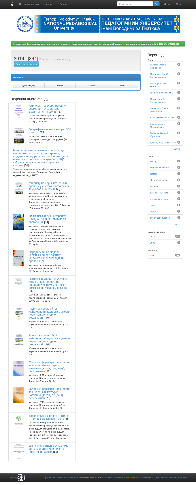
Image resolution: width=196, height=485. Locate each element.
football (153, 173)
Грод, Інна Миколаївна (161, 92)
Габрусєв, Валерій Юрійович (159, 135)
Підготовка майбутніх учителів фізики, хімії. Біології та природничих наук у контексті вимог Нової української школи (48, 283)
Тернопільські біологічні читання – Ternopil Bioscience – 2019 (49, 417)
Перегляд (48, 3)
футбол (154, 211)
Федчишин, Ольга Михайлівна (159, 110)
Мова (178, 3)
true (152, 255)
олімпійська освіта (159, 192)
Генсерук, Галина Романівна (159, 85)
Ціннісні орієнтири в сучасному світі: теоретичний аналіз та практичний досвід (48, 448)
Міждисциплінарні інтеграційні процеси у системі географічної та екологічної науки (49, 186)
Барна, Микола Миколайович (157, 125)
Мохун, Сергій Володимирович (158, 100)
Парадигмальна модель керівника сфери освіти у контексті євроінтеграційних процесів (46, 256)
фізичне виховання (159, 167)
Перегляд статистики (26, 63)
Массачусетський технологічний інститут (128, 477)
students (154, 186)
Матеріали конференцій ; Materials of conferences (152, 43)
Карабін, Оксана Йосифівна (158, 66)
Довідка (63, 3)
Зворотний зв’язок (178, 477)
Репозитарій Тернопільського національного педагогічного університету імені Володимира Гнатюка (67, 43)
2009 (152, 242)
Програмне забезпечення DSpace (61, 477)
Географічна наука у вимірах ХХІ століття (50, 130)
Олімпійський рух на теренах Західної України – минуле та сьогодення (47, 219)
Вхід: (169, 3)
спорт (153, 205)
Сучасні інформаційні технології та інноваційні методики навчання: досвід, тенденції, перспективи (49, 366)
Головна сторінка (30, 3)
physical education (159, 180)
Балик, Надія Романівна (162, 117)
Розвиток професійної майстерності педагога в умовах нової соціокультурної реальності (49, 312)
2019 (152, 236)
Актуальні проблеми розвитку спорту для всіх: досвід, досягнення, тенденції (47, 108)
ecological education (160, 217)
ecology (154, 161)
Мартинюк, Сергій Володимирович (159, 75)
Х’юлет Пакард (159, 477)
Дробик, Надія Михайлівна (163, 142)
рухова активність (159, 198)
